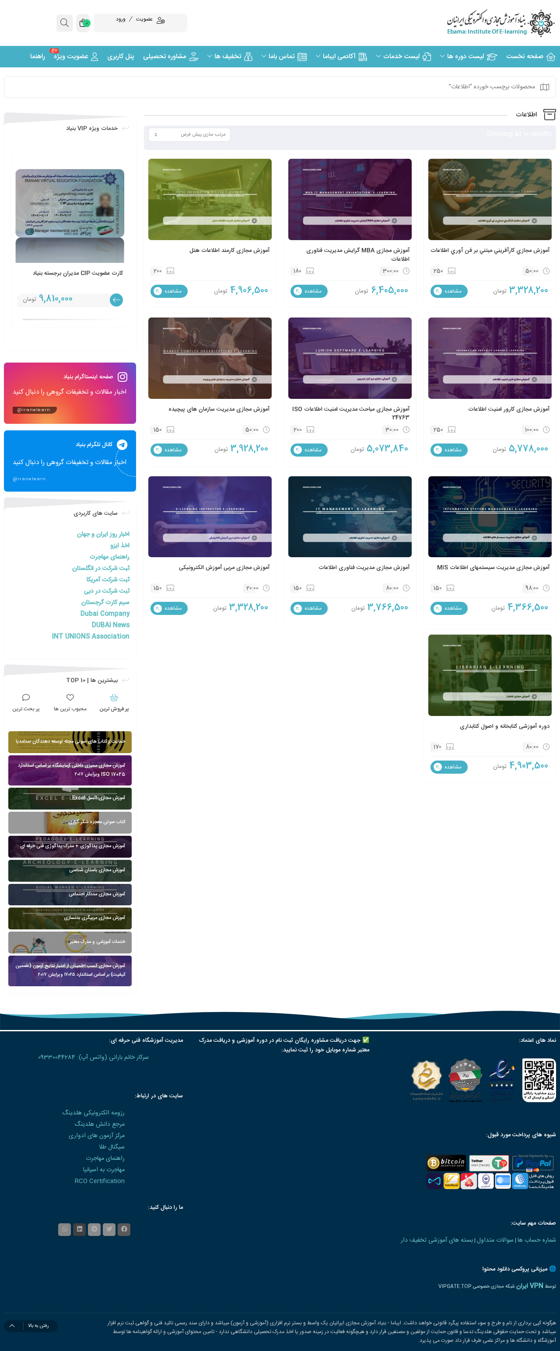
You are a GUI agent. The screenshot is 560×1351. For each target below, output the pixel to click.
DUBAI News (111, 625)
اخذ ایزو (120, 546)
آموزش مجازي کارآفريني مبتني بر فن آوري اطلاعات (490, 250)
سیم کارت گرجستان (105, 602)
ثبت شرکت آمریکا (108, 580)
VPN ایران (529, 1286)
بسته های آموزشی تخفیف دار (437, 1240)
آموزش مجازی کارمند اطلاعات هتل (229, 250)
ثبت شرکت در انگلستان (101, 568)
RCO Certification (100, 1181)
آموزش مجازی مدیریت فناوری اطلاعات (364, 568)
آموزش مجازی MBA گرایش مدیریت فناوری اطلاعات (358, 255)
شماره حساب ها (537, 1240)
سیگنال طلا (112, 1147)
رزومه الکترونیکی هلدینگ (93, 1113)
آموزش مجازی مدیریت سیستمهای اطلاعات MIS (493, 568)
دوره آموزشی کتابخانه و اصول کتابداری (505, 726)
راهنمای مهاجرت (110, 557)
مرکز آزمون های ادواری (97, 1136)
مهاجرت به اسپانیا (104, 1170)
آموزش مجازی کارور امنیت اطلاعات (509, 409)
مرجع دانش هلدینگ (99, 1124)
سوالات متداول (495, 1240)
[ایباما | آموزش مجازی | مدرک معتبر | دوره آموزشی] (490, 23)
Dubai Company (105, 614)
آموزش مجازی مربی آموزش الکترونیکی (224, 568)
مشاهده (452, 291)
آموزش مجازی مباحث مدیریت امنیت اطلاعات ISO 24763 (351, 414)
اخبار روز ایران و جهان (103, 534)
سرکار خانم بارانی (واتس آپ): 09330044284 (93, 1057)
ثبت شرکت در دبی (107, 591)
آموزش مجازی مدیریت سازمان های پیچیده (219, 409)
